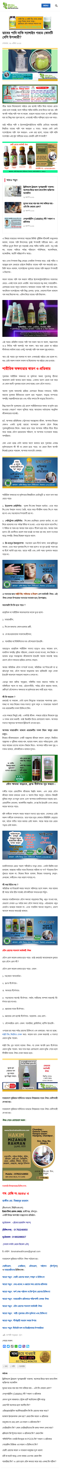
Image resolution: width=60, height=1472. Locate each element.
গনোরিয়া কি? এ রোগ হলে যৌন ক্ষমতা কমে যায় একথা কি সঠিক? (29, 1461)
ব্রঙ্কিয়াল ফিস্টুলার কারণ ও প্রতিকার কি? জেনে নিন (22, 1433)
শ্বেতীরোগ (6, 1266)
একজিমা (20, 1266)
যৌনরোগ (33, 1266)
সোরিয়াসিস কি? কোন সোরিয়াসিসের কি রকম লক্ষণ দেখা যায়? (27, 1427)
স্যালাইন (22, 1366)
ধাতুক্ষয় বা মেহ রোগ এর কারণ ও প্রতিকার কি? (21, 1422)
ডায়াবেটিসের (9, 1269)
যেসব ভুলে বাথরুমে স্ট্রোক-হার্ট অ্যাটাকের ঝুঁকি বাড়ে (23, 1399)
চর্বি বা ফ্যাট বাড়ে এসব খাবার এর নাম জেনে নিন (22, 1456)
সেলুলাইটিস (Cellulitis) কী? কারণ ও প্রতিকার (21, 1393)
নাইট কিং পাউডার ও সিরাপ (27, 594)
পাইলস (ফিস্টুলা (47, 1266)
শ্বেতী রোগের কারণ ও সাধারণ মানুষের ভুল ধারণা (22, 1450)
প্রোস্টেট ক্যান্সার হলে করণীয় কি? (16, 1405)
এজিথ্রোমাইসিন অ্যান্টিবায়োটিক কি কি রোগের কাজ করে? (25, 1410)
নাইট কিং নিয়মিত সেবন (12, 1034)
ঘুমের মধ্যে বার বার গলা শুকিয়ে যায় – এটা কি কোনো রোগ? (26, 1388)
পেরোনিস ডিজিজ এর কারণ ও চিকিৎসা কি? (20, 1444)
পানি (13, 1366)
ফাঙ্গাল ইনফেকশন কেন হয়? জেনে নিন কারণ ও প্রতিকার (25, 1416)
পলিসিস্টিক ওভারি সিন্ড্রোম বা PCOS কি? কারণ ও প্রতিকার (27, 1439)
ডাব (6, 1366)
